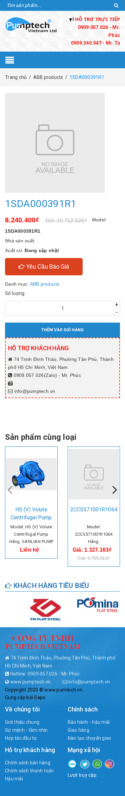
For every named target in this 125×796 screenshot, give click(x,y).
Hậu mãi (14, 778)
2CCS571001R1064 (93, 509)
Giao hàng (78, 730)
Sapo (39, 697)
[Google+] (97, 763)
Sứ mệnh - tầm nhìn (26, 730)
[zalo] (72, 763)
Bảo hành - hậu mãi (89, 722)
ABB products (45, 284)
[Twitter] (85, 763)
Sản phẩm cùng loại (40, 437)
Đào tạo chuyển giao (90, 738)
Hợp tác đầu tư (21, 738)
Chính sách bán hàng (27, 762)
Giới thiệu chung (22, 722)
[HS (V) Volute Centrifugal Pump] (31, 474)
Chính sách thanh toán (29, 770)
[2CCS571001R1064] (94, 474)
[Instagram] (109, 763)
